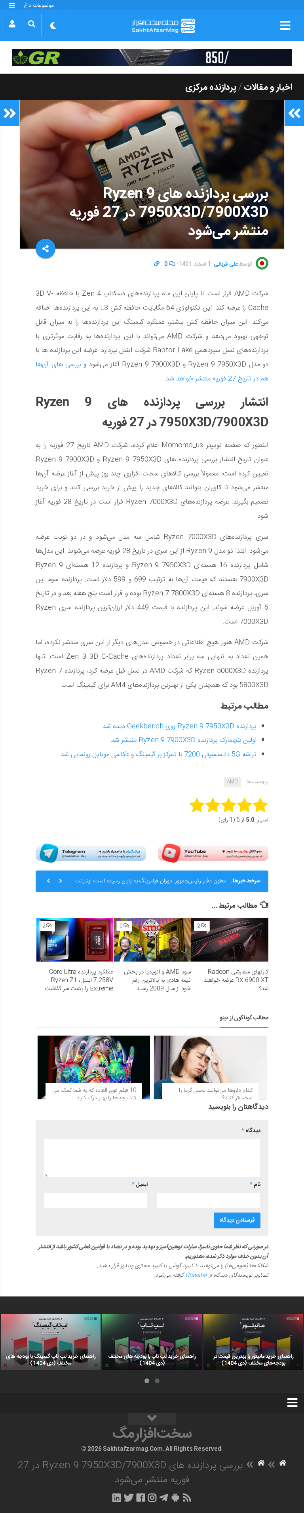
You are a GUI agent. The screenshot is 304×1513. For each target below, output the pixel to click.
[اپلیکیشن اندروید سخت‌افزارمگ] (175, 1497)
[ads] (152, 57)
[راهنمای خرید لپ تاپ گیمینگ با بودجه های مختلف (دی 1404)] (51, 1342)
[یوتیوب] (213, 853)
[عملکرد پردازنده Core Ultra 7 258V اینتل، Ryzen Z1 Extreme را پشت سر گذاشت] (75, 940)
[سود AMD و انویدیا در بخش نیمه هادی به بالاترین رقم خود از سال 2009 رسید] (152, 940)
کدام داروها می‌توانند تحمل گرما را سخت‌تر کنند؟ (216, 1094)
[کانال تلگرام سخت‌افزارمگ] (164, 1497)
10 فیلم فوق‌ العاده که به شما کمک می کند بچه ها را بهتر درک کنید (94, 1094)
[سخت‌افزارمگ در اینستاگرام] (152, 1497)
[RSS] (187, 1497)
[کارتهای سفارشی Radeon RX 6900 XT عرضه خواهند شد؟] (229, 940)
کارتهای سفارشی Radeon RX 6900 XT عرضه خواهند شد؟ (236, 980)
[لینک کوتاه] (157, 264)
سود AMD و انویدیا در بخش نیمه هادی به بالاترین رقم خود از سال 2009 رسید (157, 980)
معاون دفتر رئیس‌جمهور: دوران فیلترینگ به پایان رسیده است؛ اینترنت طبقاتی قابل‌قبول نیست (150, 884)
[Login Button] (12, 24)
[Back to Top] (152, 1419)
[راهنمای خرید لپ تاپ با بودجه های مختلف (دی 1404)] (152, 1342)
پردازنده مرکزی (210, 87)
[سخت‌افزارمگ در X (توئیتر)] (128, 1497)
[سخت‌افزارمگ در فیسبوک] (141, 1497)
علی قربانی (226, 264)
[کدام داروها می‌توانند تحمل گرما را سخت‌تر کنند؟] (210, 1067)
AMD (232, 782)
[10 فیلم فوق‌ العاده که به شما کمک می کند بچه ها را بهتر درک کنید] (94, 1067)
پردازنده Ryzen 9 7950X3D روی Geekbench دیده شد (179, 726)
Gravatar (196, 1275)
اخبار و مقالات (268, 87)
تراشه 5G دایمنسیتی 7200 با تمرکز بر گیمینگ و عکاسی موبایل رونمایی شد (158, 754)
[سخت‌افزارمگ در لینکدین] (116, 1497)
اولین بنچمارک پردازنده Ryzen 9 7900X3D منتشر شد (183, 740)
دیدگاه (250, 1131)
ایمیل (140, 1185)
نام (255, 1185)
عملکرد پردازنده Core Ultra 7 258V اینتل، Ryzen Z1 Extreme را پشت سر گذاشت (79, 980)
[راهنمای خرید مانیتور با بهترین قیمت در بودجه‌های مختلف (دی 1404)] (253, 1342)
